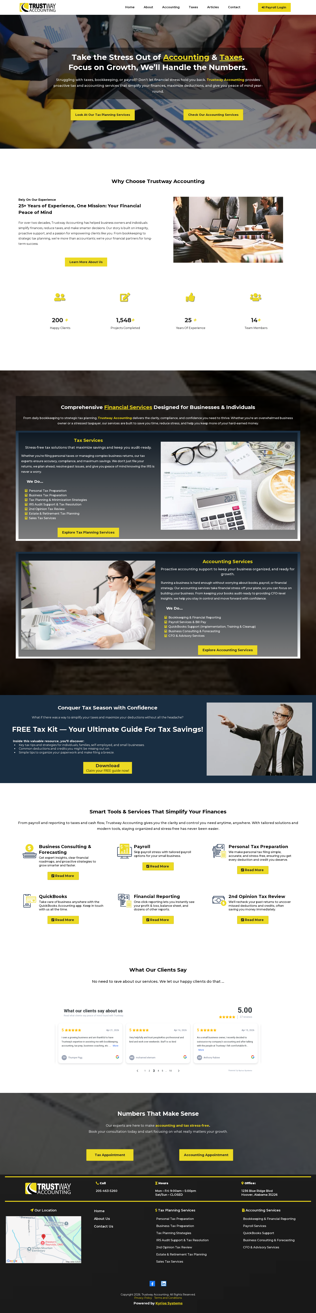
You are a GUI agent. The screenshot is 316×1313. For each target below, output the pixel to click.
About (148, 7)
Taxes (193, 7)
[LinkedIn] (163, 1283)
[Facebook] (152, 1283)
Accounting (171, 7)
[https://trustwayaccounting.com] (37, 7)
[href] (43, 1239)
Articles (213, 7)
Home (130, 7)
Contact (234, 7)
